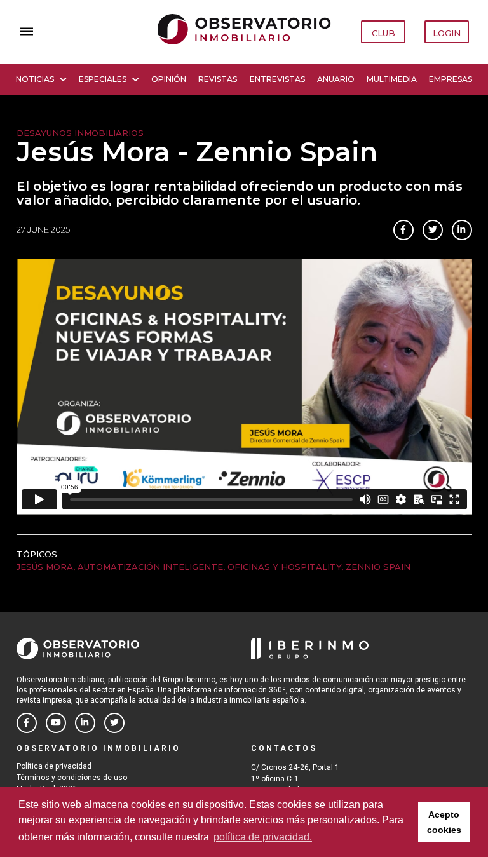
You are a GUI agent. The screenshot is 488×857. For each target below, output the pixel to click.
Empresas (450, 79)
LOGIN (447, 33)
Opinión (168, 79)
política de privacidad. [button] (263, 837)
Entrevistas (277, 79)
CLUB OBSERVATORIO (383, 35)
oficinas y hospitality (284, 567)
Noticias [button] (35, 79)
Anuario (336, 79)
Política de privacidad (54, 766)
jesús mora (45, 567)
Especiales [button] (102, 79)
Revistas (217, 79)
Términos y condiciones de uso (72, 777)
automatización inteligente (150, 567)
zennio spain (378, 567)
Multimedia (392, 79)
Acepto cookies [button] (444, 822)
